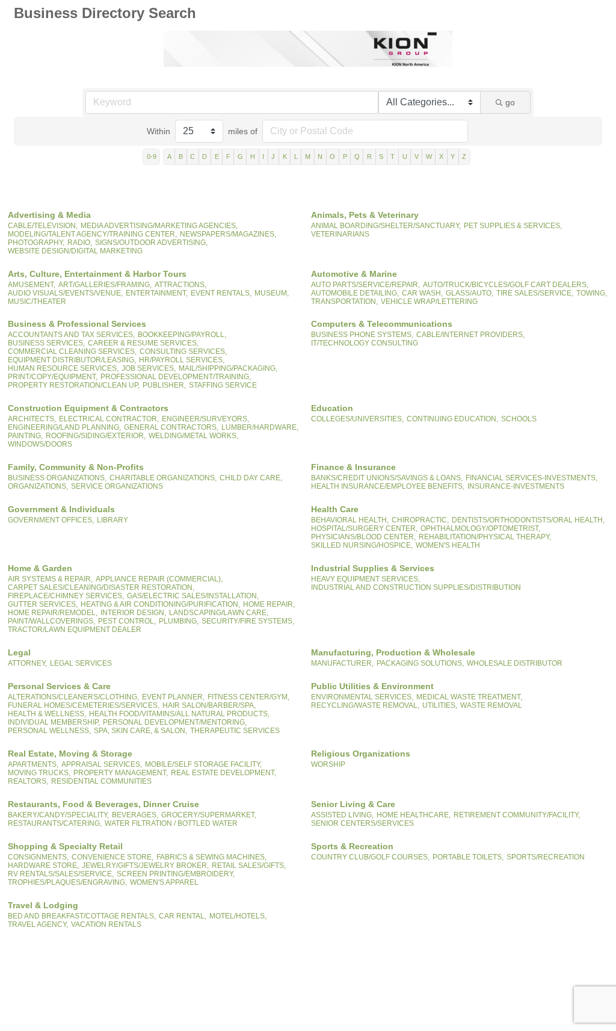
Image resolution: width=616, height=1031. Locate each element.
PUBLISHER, (164, 385)
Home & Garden (40, 568)
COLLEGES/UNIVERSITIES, (357, 419)
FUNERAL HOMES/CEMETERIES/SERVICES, (83, 705)
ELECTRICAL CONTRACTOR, (109, 419)
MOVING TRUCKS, (39, 773)
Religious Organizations (360, 753)
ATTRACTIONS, (180, 284)
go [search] (510, 102)
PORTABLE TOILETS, (468, 857)
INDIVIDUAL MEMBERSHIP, (54, 722)
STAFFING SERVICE (223, 385)
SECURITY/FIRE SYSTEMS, (248, 621)
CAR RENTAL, (182, 916)
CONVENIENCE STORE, (112, 857)
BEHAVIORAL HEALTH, (350, 520)
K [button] (285, 156)
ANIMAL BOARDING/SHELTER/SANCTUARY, (386, 225)
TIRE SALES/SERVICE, (534, 293)
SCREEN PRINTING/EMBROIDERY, (176, 874)
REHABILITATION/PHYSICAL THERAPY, (485, 537)
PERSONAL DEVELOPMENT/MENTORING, (175, 722)
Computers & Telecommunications (381, 324)
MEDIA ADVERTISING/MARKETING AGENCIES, (159, 225)
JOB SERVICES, (149, 368)
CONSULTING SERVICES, (183, 351)
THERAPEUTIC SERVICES (235, 730)
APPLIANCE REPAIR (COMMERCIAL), (159, 579)
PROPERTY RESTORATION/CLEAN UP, (74, 385)
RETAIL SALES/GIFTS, (249, 865)
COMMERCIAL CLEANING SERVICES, (72, 351)
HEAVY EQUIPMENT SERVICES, (365, 579)
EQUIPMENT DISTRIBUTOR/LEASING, (72, 360)
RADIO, (79, 242)
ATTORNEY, (27, 663)
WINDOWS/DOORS (40, 444)
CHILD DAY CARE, (251, 478)
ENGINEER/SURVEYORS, (205, 419)
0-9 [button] (151, 156)
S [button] (381, 156)
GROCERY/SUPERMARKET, (208, 815)
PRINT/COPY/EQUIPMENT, (52, 377)
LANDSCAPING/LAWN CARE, (218, 612)
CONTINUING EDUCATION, (452, 419)
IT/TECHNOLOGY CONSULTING (364, 343)
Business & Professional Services (77, 324)
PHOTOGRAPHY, (36, 242)
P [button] (345, 156)
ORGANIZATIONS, (38, 486)
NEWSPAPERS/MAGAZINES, (228, 234)
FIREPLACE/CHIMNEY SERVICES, (66, 596)
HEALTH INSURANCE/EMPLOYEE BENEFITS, (387, 486)
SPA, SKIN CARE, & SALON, (140, 730)
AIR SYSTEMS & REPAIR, (50, 579)
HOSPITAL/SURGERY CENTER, (364, 528)
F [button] (228, 156)
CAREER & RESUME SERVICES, (143, 343)
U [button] (404, 156)
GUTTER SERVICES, (43, 604)
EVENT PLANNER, (173, 697)
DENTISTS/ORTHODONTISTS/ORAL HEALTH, (528, 520)
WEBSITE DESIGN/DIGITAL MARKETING (75, 251)
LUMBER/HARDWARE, (259, 427)
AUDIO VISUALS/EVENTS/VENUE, (65, 293)
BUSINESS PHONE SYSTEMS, (362, 334)
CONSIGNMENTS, (38, 857)
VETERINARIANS (340, 234)
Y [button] (453, 156)
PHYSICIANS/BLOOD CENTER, (363, 537)
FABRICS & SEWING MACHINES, (211, 857)
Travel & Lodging (43, 905)
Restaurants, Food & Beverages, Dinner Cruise (103, 804)
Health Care (335, 509)
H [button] (252, 156)
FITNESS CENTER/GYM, (248, 697)
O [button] (332, 156)
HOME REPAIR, (269, 604)
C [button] (192, 156)
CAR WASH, (422, 293)
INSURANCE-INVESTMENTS (515, 486)
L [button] (296, 156)
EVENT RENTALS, (221, 293)
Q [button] (357, 156)
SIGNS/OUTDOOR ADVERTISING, (151, 242)
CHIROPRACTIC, (420, 520)
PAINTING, (25, 436)
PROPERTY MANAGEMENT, (120, 773)
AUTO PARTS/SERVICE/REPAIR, (365, 284)
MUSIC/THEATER (37, 301)
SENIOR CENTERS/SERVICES (362, 823)
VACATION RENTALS (106, 924)
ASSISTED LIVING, (342, 815)
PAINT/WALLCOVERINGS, (51, 621)
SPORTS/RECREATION (546, 857)
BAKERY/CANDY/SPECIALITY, (58, 815)
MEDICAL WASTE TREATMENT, (469, 697)
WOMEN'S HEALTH (448, 545)
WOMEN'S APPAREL (164, 882)
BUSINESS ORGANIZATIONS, (57, 478)
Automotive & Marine (354, 274)
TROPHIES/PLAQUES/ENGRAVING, (67, 882)
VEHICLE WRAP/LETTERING (429, 301)
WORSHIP (328, 764)
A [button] (169, 156)
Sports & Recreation (352, 846)
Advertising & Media (49, 215)
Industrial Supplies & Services (372, 568)
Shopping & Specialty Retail (65, 846)
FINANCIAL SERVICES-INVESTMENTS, (531, 478)
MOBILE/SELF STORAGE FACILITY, (203, 764)
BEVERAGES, (135, 815)
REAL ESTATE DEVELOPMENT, (223, 773)
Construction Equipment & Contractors (88, 408)
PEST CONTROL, (127, 621)
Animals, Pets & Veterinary (365, 215)
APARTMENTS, (33, 764)
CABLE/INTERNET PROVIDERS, (470, 334)
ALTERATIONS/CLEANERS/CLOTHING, (73, 697)
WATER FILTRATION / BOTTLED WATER (171, 823)
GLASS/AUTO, (469, 293)
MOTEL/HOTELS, (237, 916)
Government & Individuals (61, 509)
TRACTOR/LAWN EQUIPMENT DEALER (74, 629)
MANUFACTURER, (342, 663)
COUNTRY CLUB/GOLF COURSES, (370, 857)
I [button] (263, 156)
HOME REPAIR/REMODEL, (52, 612)
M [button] (307, 156)
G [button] (240, 156)
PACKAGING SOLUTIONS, (420, 663)
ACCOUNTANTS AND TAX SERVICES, (71, 334)
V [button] (416, 156)
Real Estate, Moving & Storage (70, 753)
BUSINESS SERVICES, (46, 343)
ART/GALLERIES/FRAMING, (105, 284)
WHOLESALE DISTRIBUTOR (514, 663)
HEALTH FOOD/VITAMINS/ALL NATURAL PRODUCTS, (179, 714)
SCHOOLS (519, 419)
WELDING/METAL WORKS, (193, 436)
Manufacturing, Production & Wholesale (393, 652)
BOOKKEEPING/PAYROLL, (182, 334)
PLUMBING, (179, 621)
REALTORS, (28, 781)
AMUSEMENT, (31, 284)
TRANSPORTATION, (344, 301)
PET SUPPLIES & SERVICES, (513, 225)
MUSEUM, (271, 293)
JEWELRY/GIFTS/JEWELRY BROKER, (145, 865)
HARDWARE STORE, (43, 865)
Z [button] (464, 156)
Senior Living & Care (353, 804)
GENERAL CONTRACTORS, (171, 427)
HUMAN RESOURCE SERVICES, (63, 368)
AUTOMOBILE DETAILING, (355, 293)
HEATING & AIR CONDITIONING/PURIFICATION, (160, 604)
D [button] (204, 156)
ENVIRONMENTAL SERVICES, (362, 697)
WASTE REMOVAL (491, 705)
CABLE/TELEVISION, (43, 225)
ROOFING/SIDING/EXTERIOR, (96, 436)
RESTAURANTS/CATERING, (55, 823)
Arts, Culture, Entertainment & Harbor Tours (97, 274)
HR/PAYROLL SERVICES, (181, 360)
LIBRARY (112, 520)
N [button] (320, 156)
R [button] (369, 156)
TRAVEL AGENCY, (38, 924)
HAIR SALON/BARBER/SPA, (209, 705)
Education (332, 408)
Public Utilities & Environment (372, 686)
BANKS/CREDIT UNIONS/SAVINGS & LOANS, (387, 478)
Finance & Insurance (353, 467)
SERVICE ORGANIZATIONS (117, 486)
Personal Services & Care (59, 686)
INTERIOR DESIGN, (133, 612)
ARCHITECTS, (32, 419)
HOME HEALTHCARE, (414, 815)
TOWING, (591, 293)
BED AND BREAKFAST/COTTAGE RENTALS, (82, 916)
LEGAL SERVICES (81, 663)
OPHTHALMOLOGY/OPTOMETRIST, (480, 528)
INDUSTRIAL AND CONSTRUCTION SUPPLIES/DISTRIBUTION (416, 587)
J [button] (273, 156)
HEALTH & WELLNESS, (47, 714)
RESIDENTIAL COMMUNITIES (101, 781)
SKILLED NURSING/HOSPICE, (362, 545)
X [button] (441, 156)
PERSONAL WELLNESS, (49, 730)
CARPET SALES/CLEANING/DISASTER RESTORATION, (101, 587)
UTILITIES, (439, 705)
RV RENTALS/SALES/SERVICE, (61, 874)
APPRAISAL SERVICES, (101, 764)
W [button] (429, 156)
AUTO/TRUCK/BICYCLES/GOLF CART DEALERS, (505, 284)
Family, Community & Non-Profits (76, 467)
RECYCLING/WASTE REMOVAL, (365, 705)
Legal (19, 652)
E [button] (217, 156)
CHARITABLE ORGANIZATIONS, (163, 478)
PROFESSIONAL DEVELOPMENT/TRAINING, (175, 377)
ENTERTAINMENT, (157, 293)
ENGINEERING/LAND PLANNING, (64, 427)
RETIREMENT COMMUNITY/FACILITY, (517, 815)
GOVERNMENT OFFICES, (51, 520)
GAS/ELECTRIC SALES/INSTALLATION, (193, 596)
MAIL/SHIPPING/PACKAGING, (228, 368)
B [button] (181, 156)
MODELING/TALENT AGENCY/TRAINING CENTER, (92, 234)
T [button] (392, 156)
